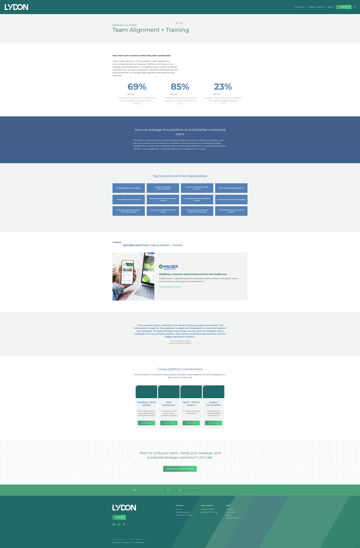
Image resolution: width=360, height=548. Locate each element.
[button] (299, 7)
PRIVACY (139, 539)
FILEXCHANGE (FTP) (119, 539)
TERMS (131, 539)
